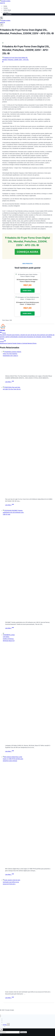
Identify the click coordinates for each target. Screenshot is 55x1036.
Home (5, 6)
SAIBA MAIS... (27, 290)
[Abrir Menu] (1, 25)
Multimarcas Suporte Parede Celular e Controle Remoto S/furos (18, 342)
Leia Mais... (9, 382)
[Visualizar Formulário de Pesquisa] (1, 18)
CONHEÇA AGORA (27, 251)
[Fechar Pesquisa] (1, 1029)
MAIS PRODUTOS (27, 263)
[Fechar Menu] (0, 1016)
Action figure (7, 10)
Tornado (2, 330)
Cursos (6, 8)
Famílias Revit (8, 14)
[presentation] (29, 361)
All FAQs (5, 1024)
